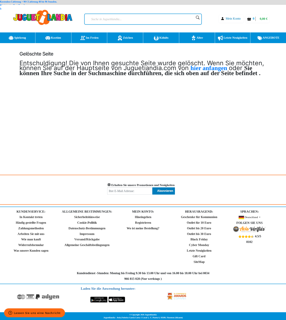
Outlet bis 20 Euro (199, 228)
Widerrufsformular (31, 245)
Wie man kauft (31, 239)
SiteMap (199, 261)
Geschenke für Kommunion (199, 217)
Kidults (163, 37)
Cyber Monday (199, 245)
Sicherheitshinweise (87, 217)
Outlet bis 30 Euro (199, 234)
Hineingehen (143, 217)
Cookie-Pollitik (87, 222)
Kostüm (55, 37)
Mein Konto (233, 18)
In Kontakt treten (31, 217)
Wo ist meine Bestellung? (143, 228)
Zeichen (127, 37)
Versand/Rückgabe (87, 239)
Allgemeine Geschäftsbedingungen (87, 245)
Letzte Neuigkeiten (235, 37)
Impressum (87, 234)
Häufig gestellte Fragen (31, 222)
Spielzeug (19, 37)
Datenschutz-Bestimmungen (86, 228)
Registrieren (143, 222)
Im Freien (91, 37)
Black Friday (199, 239)
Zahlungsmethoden (31, 228)
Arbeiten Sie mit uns (31, 234)
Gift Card (199, 256)
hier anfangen (209, 67)
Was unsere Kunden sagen (31, 250)
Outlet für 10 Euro (199, 222)
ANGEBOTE (270, 37)
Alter (199, 37)
